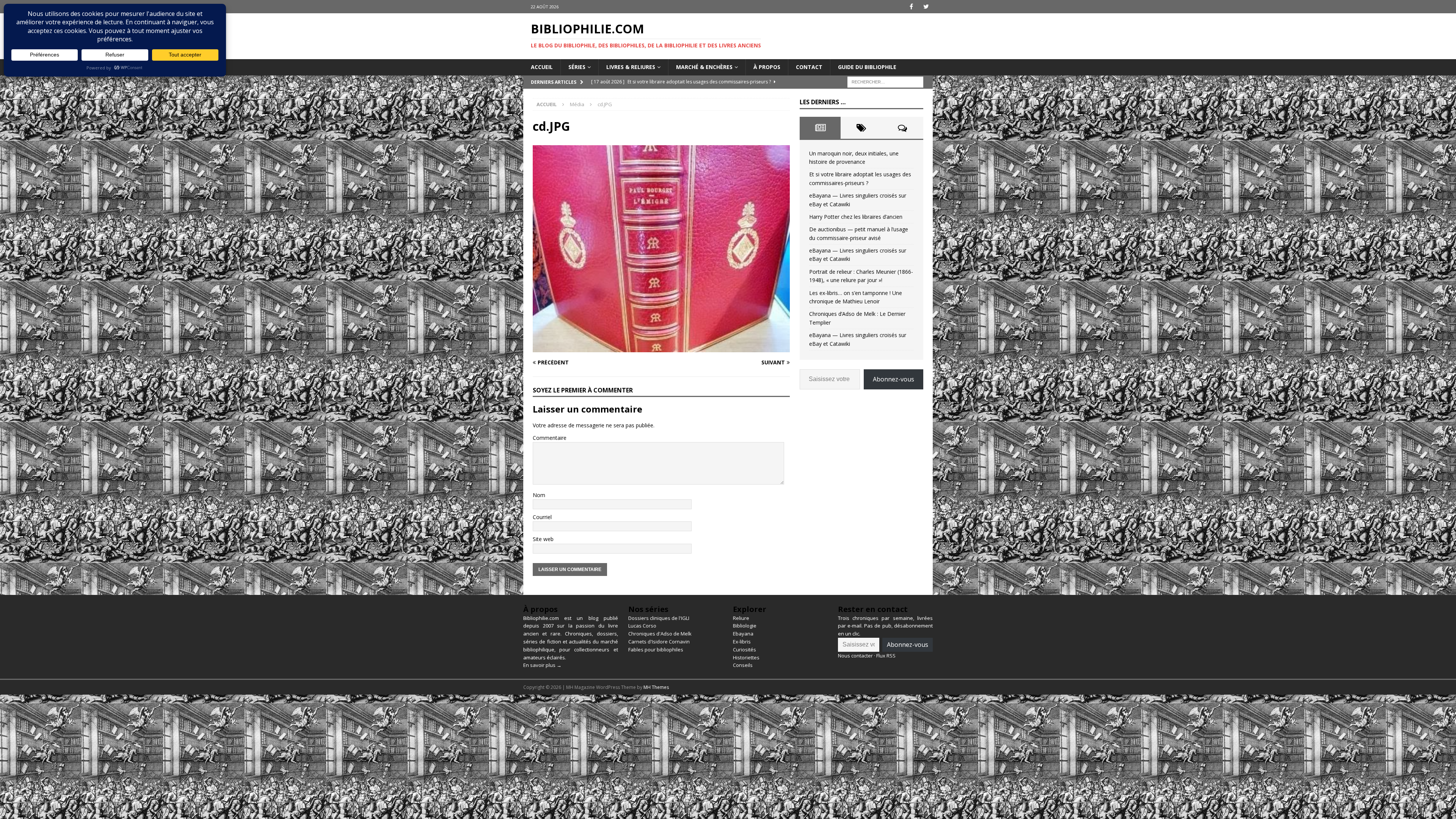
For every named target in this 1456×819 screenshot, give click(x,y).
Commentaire (549, 437)
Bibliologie (744, 625)
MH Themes (656, 687)
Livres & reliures (630, 67)
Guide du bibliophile (867, 67)
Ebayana (743, 633)
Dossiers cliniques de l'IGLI (658, 618)
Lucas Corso (642, 625)
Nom (539, 495)
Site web (543, 539)
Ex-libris (742, 641)
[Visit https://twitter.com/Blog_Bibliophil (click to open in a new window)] (926, 6)
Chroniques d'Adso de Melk (660, 633)
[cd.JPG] (661, 347)
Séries (576, 67)
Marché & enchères (704, 67)
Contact (809, 67)
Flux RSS (886, 655)
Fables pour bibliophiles (655, 649)
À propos (766, 67)
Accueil (542, 67)
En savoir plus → (542, 665)
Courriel (542, 517)
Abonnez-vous (893, 379)
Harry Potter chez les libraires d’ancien (855, 216)
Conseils (743, 665)
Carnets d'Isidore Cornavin (659, 641)
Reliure (741, 618)
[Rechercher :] (885, 81)
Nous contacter (855, 655)
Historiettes (746, 657)
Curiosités (744, 649)
